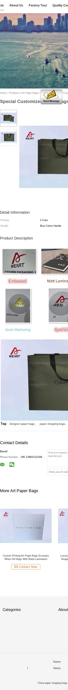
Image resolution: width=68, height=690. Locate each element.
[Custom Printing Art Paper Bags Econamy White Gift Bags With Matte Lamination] (26, 525)
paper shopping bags (52, 423)
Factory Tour (38, 5)
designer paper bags (22, 423)
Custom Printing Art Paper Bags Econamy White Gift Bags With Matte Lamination (26, 557)
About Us (16, 5)
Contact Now (28, 567)
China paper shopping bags (52, 683)
